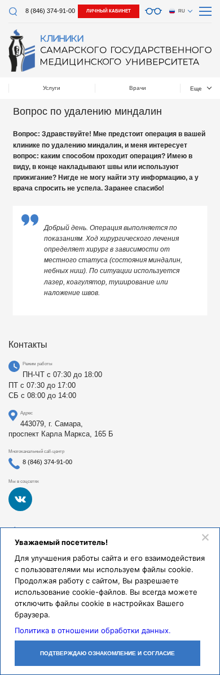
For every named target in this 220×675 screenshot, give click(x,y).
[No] (204, 537)
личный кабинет (108, 11)
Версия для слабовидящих (153, 11)
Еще (196, 88)
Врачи (137, 88)
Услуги (51, 88)
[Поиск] (12, 11)
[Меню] (205, 11)
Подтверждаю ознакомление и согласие (107, 653)
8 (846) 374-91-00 (50, 10)
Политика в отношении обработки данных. (93, 630)
